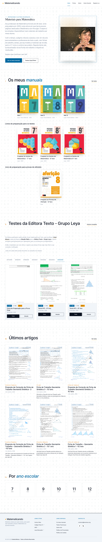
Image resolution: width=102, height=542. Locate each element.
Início (68, 3)
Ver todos (94, 81)
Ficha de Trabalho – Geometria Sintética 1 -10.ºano (80, 445)
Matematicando (12, 3)
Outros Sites (38, 522)
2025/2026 (60, 259)
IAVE (36, 527)
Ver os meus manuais (13, 60)
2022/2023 (52, 259)
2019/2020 (26, 259)
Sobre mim (59, 527)
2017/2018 (9, 259)
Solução (26, 316)
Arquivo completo (92, 224)
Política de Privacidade (62, 530)
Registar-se (96, 3)
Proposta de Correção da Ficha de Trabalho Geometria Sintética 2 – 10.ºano (82, 389)
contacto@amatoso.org (84, 522)
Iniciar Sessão (87, 3)
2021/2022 (43, 259)
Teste (13, 316)
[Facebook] (79, 526)
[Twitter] (83, 526)
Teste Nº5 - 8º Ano (76, 308)
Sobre (79, 3)
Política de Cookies (61, 532)
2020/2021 (34, 259)
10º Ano (39, 385)
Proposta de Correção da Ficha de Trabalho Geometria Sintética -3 (19, 388)
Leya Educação (39, 530)
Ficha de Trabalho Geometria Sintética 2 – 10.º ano (48, 445)
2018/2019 (17, 259)
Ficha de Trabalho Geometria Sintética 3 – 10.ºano (48, 388)
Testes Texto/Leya (61, 525)
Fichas (74, 3)
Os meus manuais (61, 522)
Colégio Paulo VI (39, 525)
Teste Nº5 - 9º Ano (44, 308)
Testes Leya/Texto (30, 60)
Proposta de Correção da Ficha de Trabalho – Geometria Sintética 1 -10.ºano (19, 446)
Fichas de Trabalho (11, 385)
